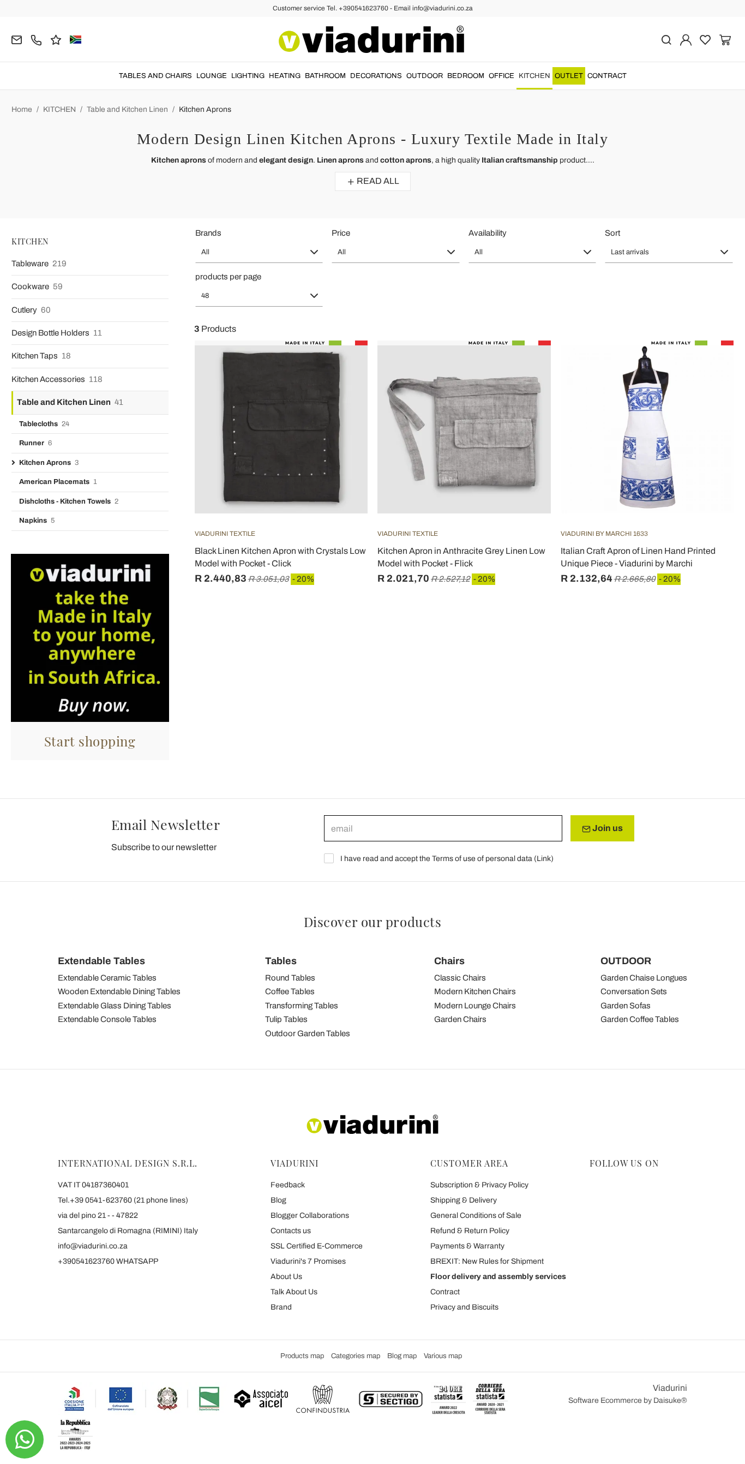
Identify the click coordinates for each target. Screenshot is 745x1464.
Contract (607, 76)
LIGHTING (248, 76)
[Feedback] (56, 39)
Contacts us (291, 1231)
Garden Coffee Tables (639, 1019)
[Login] (686, 39)
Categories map (355, 1356)
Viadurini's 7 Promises (308, 1261)
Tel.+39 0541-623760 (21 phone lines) (123, 1200)
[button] (259, 252)
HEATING (285, 76)
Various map (443, 1356)
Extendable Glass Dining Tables (114, 1005)
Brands (208, 233)
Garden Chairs (460, 1019)
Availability (487, 233)
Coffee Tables (290, 991)
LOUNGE (211, 76)
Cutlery (31, 310)
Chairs (449, 960)
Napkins (37, 520)
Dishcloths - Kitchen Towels (68, 501)
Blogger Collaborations (310, 1215)
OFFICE (501, 76)
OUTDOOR (424, 76)
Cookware (37, 286)
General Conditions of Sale (475, 1215)
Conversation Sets (633, 991)
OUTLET (569, 76)
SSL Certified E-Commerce (317, 1246)
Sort (612, 233)
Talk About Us (294, 1292)
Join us (607, 828)
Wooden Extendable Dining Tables (119, 991)
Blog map (402, 1356)
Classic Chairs (460, 977)
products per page (228, 276)
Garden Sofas (625, 1005)
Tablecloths (44, 424)
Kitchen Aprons (205, 109)
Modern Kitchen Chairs (475, 991)
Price (341, 233)
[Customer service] (36, 39)
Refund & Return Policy (469, 1231)
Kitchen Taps (41, 355)
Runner (35, 443)
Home (21, 109)
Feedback (288, 1185)
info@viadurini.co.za (93, 1246)
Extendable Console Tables (107, 1019)
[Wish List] (340, 394)
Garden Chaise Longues (643, 977)
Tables (281, 960)
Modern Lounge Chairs (475, 1005)
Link (544, 859)
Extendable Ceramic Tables (107, 977)
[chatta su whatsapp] (24, 1439)
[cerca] (666, 39)
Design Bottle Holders (56, 332)
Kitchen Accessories (57, 379)
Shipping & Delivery (463, 1200)
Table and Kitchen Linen (127, 109)
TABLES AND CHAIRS (155, 76)
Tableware (39, 263)
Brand (281, 1307)
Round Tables (290, 977)
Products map (302, 1356)
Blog (278, 1200)
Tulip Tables (286, 1019)
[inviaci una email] (16, 39)
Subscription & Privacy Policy (479, 1185)
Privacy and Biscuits (464, 1307)
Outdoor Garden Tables (307, 1033)
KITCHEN (534, 76)
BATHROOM (325, 76)
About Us (286, 1276)
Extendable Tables (101, 960)
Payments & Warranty (467, 1246)
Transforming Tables (301, 1005)
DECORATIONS (376, 76)
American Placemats (58, 482)
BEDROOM (465, 76)
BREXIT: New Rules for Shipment (487, 1261)
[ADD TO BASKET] (340, 368)
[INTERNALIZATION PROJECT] (142, 1398)
